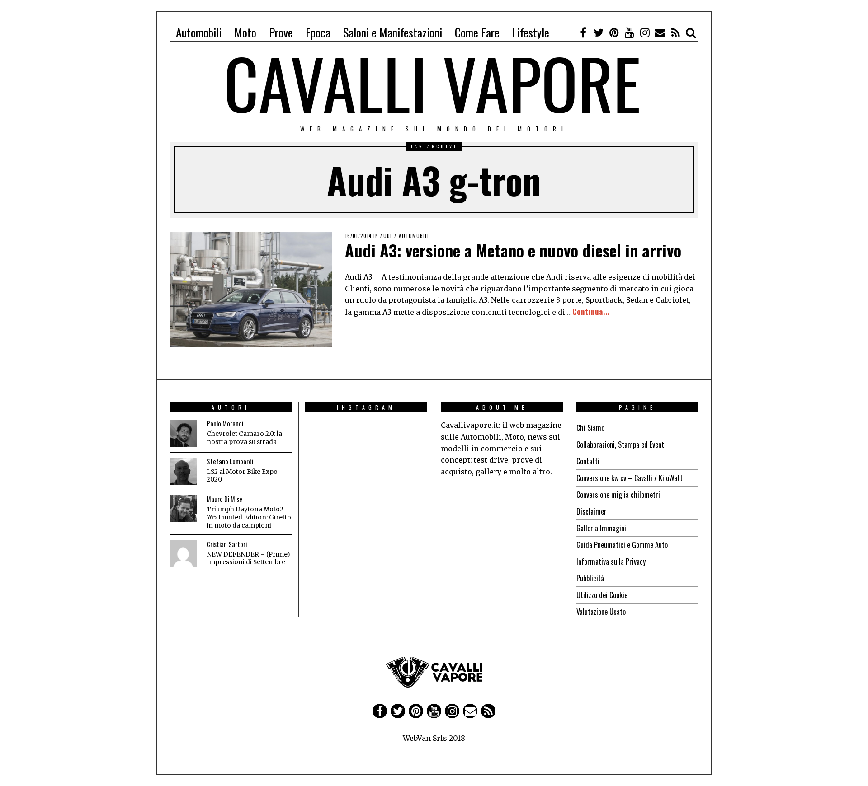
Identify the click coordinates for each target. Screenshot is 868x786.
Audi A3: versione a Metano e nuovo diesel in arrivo (513, 250)
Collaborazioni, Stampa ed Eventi (621, 444)
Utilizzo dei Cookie (601, 595)
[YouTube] (629, 32)
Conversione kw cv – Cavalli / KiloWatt (629, 478)
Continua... (591, 311)
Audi (386, 235)
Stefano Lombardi (230, 461)
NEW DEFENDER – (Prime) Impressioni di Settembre (248, 558)
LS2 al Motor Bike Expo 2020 (242, 476)
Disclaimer (591, 511)
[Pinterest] (614, 32)
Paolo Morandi (225, 423)
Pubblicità (590, 578)
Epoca (318, 32)
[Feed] (675, 32)
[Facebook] (583, 32)
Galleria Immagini (601, 528)
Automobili (199, 32)
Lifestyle (530, 32)
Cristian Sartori (227, 544)
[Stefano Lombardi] (183, 471)
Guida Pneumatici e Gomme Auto (622, 544)
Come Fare (477, 32)
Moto (245, 32)
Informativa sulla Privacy (611, 561)
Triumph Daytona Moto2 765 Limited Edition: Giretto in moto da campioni (249, 517)
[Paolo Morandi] (183, 433)
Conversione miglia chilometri (618, 494)
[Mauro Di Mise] (183, 508)
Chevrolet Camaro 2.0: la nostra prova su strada (244, 438)
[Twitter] (598, 32)
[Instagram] (644, 32)
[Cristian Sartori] (183, 553)
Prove (281, 32)
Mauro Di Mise (224, 499)
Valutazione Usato (601, 611)
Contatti (587, 461)
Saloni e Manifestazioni (392, 32)
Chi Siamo (590, 427)
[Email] (660, 32)
